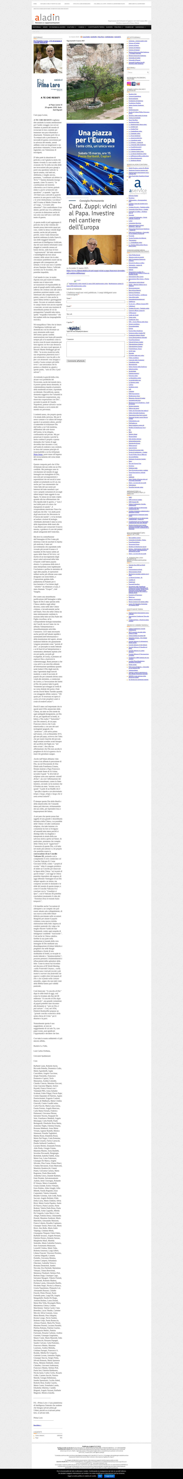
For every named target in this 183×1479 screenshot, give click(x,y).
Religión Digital (133, 434)
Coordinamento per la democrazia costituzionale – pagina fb (138, 518)
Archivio (66, 3)
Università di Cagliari (134, 58)
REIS (130, 432)
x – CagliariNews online (135, 131)
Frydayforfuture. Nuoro (135, 348)
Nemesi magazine (134, 406)
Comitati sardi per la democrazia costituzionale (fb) (138, 508)
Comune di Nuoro (134, 45)
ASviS (130, 567)
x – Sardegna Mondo (135, 160)
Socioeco (131, 465)
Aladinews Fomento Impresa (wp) (138, 170)
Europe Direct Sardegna (136, 330)
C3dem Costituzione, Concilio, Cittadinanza (137, 504)
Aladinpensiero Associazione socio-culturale (139, 613)
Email (69, 306)
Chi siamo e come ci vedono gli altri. (50, 3)
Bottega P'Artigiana (134, 292)
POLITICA (119, 27)
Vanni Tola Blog (133, 120)
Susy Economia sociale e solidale (138, 470)
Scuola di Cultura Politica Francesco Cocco (139, 112)
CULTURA (71, 27)
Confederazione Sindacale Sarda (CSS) (138, 515)
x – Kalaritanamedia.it (135, 149)
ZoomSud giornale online (136, 487)
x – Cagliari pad (133, 126)
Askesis (131, 269)
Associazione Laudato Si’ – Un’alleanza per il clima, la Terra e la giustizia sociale (139, 273)
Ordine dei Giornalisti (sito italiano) (138, 410)
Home (35, 3)
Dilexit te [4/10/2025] (135, 599)
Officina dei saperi (134, 408)
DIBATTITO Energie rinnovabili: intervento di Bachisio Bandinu (51, 8)
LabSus (131, 384)
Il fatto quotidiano (134, 357)
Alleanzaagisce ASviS (135, 571)
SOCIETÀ (36, 32)
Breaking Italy (133, 94)
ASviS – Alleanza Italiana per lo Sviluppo (138, 285)
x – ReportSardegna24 (135, 158)
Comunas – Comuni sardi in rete (138, 41)
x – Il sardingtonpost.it (135, 147)
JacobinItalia (132, 371)
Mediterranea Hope (134, 396)
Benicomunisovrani (134, 288)
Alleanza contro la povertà (136, 257)
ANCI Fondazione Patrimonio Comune (137, 260)
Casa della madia (134, 297)
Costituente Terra (96, 27)
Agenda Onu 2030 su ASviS (137, 565)
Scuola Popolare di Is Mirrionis (137, 238)
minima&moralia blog (135, 400)
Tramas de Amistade (134, 117)
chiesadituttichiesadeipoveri (137, 299)
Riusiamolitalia (133, 436)
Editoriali (37, 27)
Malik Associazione (134, 393)
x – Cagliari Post (133, 129)
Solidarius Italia (133, 468)
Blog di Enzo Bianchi (135, 290)
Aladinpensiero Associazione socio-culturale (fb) (139, 173)
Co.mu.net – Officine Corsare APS (138, 303)
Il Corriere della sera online (136, 355)
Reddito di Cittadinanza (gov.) (137, 427)
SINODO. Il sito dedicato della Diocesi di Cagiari (137, 676)
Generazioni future (134, 544)
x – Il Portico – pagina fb (136, 142)
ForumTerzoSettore (134, 339)
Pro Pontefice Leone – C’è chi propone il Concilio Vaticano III (48, 41)
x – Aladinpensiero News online (138, 124)
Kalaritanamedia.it (134, 373)
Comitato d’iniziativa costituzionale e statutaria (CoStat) (139, 511)
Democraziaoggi (133, 98)
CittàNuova (132, 301)
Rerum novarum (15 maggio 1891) (138, 601)
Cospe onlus (132, 317)
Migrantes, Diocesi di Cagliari (137, 398)
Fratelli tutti (132, 582)
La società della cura (135, 380)
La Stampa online (134, 382)
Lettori (130, 221)
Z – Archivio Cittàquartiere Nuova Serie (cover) (138, 245)
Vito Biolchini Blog (134, 122)
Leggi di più (109, 1476)
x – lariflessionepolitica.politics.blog (139, 156)
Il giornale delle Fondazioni (136, 360)
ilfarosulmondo (133, 364)
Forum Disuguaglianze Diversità (138, 337)
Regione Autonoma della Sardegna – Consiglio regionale (139, 52)
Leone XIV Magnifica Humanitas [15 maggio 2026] (138, 604)
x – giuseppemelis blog (135, 138)
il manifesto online (134, 362)
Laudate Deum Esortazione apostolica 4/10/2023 (137, 661)
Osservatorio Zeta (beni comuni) (138, 415)
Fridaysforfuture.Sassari (135, 346)
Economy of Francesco (135, 595)
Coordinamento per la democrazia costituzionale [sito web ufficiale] (138, 522)
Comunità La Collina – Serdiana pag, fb (138, 212)
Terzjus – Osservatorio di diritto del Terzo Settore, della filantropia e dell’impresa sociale (138, 550)
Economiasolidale (134, 326)
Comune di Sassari (134, 50)
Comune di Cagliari (134, 43)
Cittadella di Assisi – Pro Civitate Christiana (138, 638)
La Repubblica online (135, 378)
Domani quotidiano (134, 324)
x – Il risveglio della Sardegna (137, 144)
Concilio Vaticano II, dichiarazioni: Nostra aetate (138, 642)
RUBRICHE (129, 27)
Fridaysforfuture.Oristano (136, 344)
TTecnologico (132, 240)
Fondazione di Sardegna (136, 100)
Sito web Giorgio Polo (135, 463)
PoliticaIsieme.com (134, 421)
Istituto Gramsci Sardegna (136, 105)
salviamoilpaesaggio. (135, 441)
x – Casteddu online (134, 133)
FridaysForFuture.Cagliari (136, 342)
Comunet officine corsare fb (137, 310)
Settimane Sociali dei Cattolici (137, 459)
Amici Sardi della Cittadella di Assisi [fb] (139, 176)
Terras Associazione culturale (137, 472)
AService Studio (133, 195)
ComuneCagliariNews (135, 96)
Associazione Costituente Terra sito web (139, 617)
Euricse (131, 328)
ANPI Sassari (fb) (134, 502)
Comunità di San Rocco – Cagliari (138, 209)
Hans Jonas (38, 454)
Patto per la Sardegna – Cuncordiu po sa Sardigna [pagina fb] (139, 233)
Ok (100, 1476)
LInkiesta (131, 391)
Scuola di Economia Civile (136, 450)
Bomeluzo (131, 198)
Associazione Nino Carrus (136, 276)
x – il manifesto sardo (135, 140)
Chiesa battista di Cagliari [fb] (137, 635)
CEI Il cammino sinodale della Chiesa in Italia (137, 632)
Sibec (130, 461)
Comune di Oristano (134, 47)
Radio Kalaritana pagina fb (136, 425)
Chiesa (82, 27)
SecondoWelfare (133, 456)
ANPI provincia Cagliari (135, 499)
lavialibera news (133, 387)
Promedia (131, 235)
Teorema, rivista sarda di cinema (138, 115)
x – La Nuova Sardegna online (137, 153)
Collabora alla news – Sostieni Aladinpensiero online (109, 3)
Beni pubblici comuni (135, 537)
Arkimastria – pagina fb (135, 265)
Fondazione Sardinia (135, 103)
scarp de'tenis (133, 447)
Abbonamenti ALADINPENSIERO (136, 3)
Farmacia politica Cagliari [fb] (137, 333)
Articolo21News (133, 267)
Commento (70, 339)
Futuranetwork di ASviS (135, 569)
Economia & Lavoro (57, 27)
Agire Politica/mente (134, 255)
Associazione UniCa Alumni (136, 282)
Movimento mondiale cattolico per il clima (139, 574)
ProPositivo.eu (133, 423)
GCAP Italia (132, 351)
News (45, 27)
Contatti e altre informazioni (81, 3)
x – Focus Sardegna (134, 135)
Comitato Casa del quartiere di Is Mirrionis (138, 204)
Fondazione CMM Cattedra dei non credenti (139, 658)
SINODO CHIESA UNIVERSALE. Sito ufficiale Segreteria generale (138, 673)
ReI (130, 430)
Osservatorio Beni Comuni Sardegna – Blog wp (136, 226)
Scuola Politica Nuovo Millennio (138, 454)
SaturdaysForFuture (134, 443)
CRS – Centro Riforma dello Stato (138, 321)
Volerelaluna (132, 485)
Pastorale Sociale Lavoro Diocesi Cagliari (138, 418)
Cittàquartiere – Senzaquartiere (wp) (138, 200)
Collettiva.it (132, 306)
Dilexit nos (132, 597)
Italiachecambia (133, 369)
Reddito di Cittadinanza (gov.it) (137, 546)
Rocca (130, 107)
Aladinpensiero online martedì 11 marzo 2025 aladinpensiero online (88, 283)
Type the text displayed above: (77, 331)
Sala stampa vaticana (135, 439)
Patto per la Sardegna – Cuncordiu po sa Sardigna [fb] (139, 667)
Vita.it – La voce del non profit (137, 482)
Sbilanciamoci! (133, 445)
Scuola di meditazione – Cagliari (138, 452)
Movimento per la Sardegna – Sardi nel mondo (139, 403)
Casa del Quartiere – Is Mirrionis (138, 295)
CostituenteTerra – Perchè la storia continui (139, 620)
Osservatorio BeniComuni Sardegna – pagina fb (139, 229)
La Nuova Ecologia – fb (135, 577)
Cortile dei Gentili (133, 315)
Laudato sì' (132, 579)
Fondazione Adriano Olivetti (137, 335)
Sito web (69, 314)
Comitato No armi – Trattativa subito (139, 207)
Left (130, 389)
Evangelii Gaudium (134, 584)
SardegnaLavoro (133, 109)
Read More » (37, 1425)
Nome (69, 298)
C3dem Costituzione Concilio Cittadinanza (137, 629)
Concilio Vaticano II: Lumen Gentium (136, 651)
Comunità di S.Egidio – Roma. (137, 540)
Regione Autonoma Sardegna (137, 55)
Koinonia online (133, 375)
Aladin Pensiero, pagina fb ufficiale (139, 168)
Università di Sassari (134, 60)
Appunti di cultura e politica (136, 263)
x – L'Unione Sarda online (136, 151)
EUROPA (109, 27)
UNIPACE (131, 477)
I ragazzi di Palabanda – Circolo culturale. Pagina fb (138, 218)
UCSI (130, 474)
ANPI (130, 497)
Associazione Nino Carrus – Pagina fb (139, 279)
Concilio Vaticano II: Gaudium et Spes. (138, 647)
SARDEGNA (140, 27)
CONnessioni (132, 312)
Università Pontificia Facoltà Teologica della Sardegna (137, 63)
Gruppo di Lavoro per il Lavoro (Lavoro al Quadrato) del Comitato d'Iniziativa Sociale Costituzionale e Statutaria (139, 526)
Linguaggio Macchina (135, 223)
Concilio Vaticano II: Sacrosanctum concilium (139, 654)
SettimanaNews (133, 670)
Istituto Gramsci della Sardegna (138, 366)
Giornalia (131, 215)
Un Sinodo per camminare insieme (138, 679)
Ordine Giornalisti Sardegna (137, 413)
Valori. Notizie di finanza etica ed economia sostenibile (138, 480)
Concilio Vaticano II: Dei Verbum (138, 645)
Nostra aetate (133, 664)
